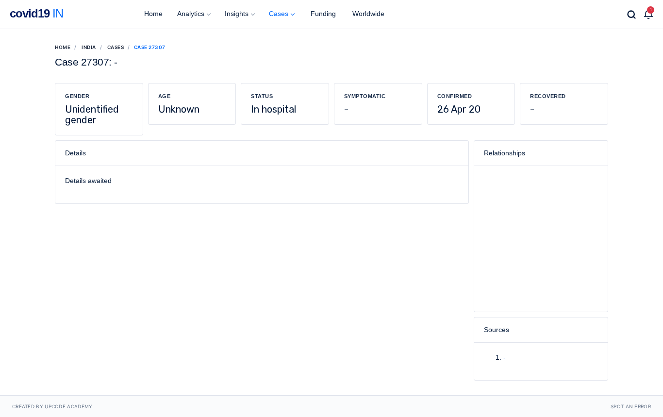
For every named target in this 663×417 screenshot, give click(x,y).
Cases (278, 13)
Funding (322, 13)
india (89, 47)
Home (152, 13)
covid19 (36, 13)
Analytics (190, 13)
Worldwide (367, 13)
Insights (237, 13)
